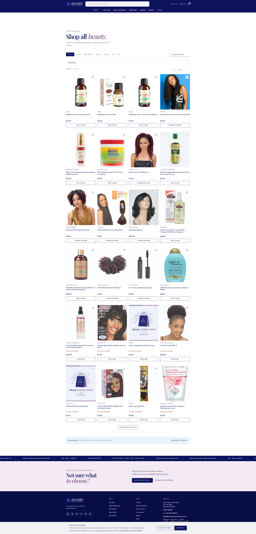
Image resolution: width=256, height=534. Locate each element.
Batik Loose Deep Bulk (136, 406)
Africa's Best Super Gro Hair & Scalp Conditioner (109, 173)
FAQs (137, 519)
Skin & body (133, 10)
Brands (151, 10)
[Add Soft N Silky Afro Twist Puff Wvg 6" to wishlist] (124, 250)
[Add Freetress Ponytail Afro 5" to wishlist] (187, 307)
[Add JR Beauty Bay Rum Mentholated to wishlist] (92, 368)
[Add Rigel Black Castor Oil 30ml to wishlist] (124, 77)
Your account (140, 512)
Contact (138, 502)
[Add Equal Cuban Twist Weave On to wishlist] (155, 134)
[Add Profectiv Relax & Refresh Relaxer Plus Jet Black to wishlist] (124, 307)
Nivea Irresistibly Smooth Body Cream (141, 345)
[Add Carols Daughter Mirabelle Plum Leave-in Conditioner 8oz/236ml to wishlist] (92, 307)
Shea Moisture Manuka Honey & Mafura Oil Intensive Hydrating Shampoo (80, 288)
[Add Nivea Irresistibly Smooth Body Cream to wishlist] (155, 307)
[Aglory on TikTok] (72, 514)
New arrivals (113, 512)
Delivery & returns (141, 506)
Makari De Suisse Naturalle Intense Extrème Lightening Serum (80, 173)
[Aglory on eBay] (81, 514)
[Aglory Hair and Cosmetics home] (74, 4)
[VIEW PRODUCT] (81, 92)
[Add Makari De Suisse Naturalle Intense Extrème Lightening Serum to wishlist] (92, 134)
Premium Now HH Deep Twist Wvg (77, 230)
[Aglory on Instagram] (68, 514)
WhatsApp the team (178, 440)
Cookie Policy (124, 531)
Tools (113, 54)
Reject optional (165, 528)
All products (70, 54)
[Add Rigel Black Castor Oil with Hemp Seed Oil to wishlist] (155, 77)
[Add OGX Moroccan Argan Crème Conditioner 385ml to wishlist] (187, 250)
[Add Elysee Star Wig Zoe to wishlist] (155, 192)
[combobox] (117, 4)
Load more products (128, 427)
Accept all (181, 528)
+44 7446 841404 (171, 513)
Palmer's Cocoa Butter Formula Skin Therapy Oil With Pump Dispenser (172, 231)
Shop (96, 10)
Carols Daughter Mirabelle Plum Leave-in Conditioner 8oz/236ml (80, 346)
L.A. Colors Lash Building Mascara (140, 287)
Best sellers (112, 515)
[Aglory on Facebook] (76, 514)
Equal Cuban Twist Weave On (139, 172)
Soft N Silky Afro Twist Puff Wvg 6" (109, 287)
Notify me (81, 359)
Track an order (140, 509)
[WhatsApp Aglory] (90, 514)
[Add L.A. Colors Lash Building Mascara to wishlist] (155, 250)
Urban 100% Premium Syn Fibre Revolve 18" (175, 114)
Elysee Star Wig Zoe (135, 230)
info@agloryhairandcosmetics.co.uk (174, 516)
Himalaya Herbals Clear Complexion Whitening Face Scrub (172, 407)
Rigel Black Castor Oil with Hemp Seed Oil (143, 114)
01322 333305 (168, 510)
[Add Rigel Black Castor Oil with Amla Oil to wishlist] (92, 77)
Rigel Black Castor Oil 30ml (106, 114)
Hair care (106, 10)
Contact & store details (164, 480)
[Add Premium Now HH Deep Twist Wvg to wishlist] (92, 192)
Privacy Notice (137, 531)
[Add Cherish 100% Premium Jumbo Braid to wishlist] (124, 192)
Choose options (175, 125)
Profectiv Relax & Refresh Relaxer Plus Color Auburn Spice (110, 407)
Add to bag (81, 125)
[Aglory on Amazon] (86, 514)
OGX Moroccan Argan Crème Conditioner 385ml (174, 288)
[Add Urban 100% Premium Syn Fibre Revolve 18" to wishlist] (187, 77)
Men (118, 54)
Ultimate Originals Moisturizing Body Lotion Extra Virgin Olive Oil (175, 173)
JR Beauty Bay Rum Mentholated (77, 406)
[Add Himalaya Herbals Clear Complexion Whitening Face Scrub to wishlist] (187, 368)
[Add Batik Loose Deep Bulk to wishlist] (155, 368)
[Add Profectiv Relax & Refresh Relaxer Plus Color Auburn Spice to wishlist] (124, 368)
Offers (159, 10)
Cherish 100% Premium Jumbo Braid (109, 230)
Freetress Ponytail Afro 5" (169, 345)
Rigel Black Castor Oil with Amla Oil (78, 114)
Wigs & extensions (119, 10)
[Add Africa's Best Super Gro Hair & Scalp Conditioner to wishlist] (124, 134)
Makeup (142, 10)
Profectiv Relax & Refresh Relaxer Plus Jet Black (111, 346)
